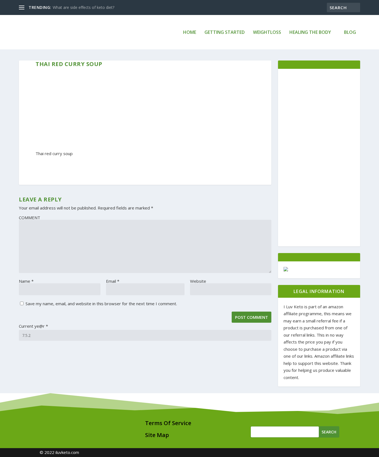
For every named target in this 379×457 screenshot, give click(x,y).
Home (189, 32)
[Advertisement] (319, 157)
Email (112, 281)
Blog (350, 32)
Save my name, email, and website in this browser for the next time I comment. (101, 303)
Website (198, 281)
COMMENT (29, 217)
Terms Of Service (168, 423)
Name (26, 281)
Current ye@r (33, 326)
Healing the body (310, 32)
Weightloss (267, 32)
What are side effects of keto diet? (83, 7)
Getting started (224, 32)
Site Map (157, 435)
